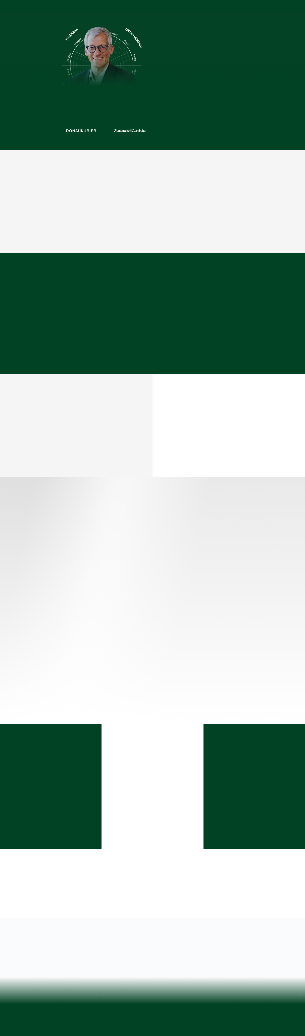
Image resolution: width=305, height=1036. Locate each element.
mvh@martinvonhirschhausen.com (81, 992)
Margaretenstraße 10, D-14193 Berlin (76, 985)
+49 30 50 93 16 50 (82, 988)
